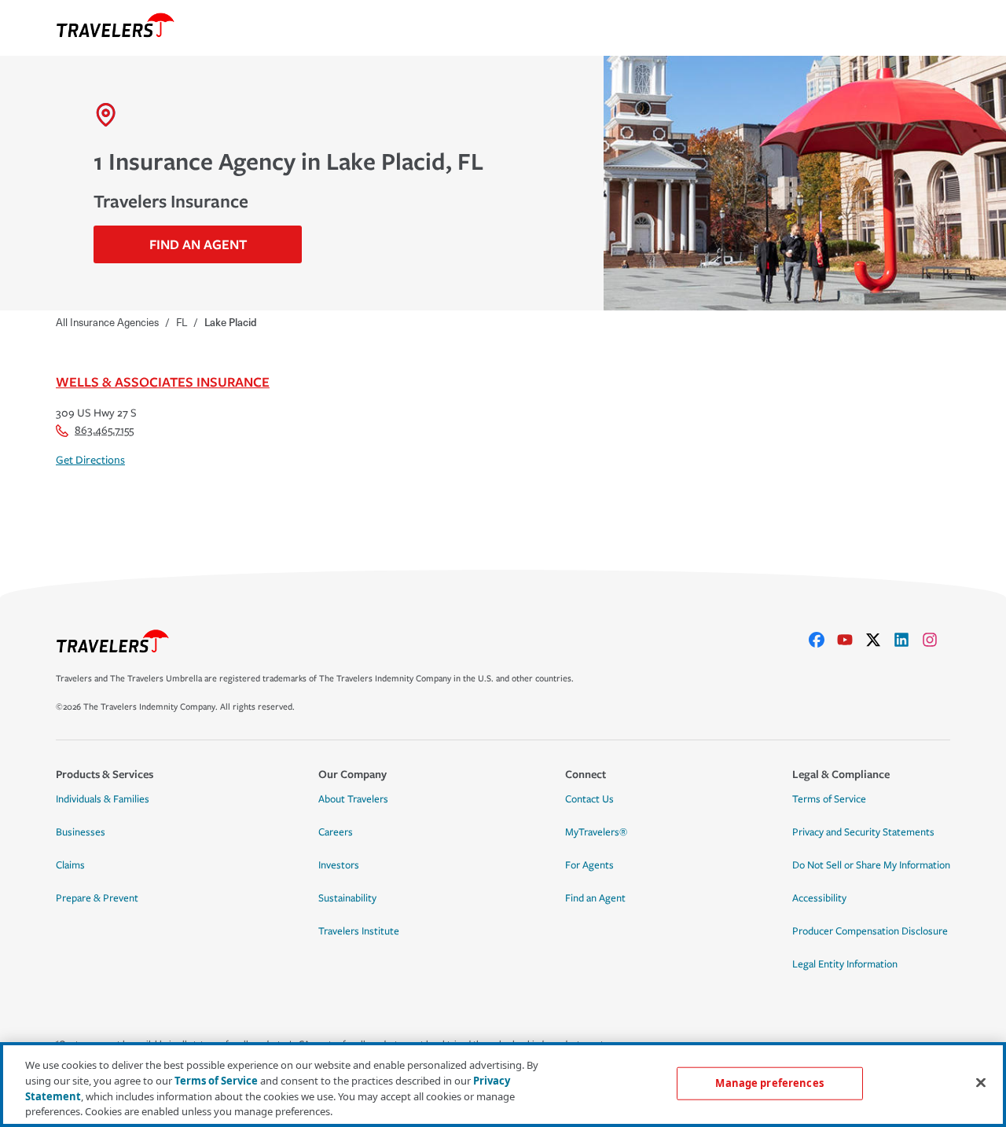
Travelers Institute (358, 931)
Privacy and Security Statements (863, 832)
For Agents (589, 865)
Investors (338, 865)
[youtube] (851, 640)
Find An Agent (198, 244)
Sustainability (347, 898)
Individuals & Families (102, 799)
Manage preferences (769, 1083)
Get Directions (90, 460)
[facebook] (823, 640)
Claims (70, 865)
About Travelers (353, 799)
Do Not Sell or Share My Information (871, 865)
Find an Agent (595, 898)
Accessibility (819, 898)
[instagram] (936, 640)
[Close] (981, 1082)
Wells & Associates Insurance (163, 382)
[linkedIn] (908, 640)
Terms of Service (829, 799)
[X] (879, 640)
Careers (335, 832)
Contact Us (589, 799)
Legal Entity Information (845, 964)
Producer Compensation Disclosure (870, 931)
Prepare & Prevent (97, 898)
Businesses (80, 832)
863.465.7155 (104, 430)
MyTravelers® (596, 832)
